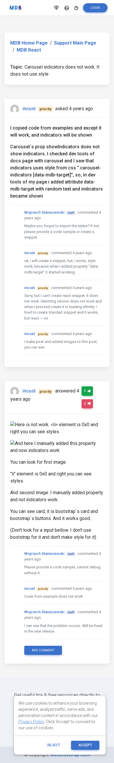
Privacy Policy (31, 721)
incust (29, 108)
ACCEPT (85, 745)
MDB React (29, 50)
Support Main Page (75, 43)
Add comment (43, 650)
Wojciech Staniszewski (44, 212)
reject (53, 745)
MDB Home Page (29, 43)
